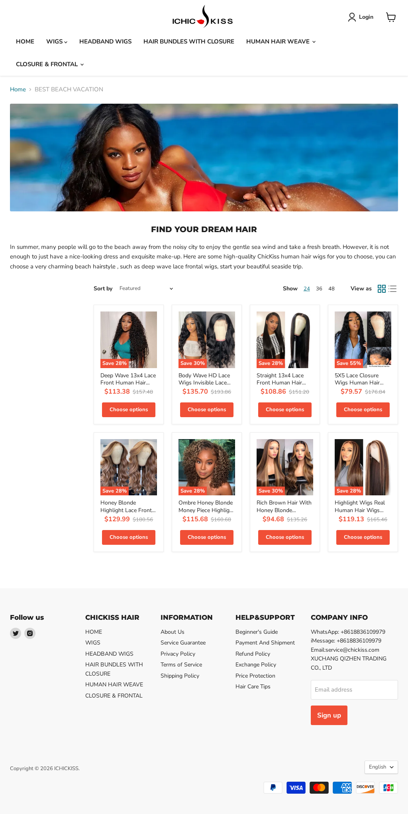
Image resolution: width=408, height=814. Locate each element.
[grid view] (381, 288)
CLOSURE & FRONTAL (47, 64)
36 (319, 288)
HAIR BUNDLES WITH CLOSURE (188, 41)
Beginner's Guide (256, 632)
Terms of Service (181, 664)
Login (366, 17)
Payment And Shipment (265, 642)
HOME (25, 41)
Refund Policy (252, 654)
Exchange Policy (255, 664)
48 (331, 288)
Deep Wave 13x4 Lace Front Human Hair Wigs (128, 383)
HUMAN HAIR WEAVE (278, 41)
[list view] (392, 288)
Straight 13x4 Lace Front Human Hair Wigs (280, 383)
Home (18, 89)
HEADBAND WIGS (105, 41)
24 (307, 288)
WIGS (55, 41)
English (377, 767)
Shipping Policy (180, 676)
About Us (172, 632)
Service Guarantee (183, 642)
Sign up (329, 715)
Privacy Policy (178, 654)
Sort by (103, 289)
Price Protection (255, 676)
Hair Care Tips (253, 686)
